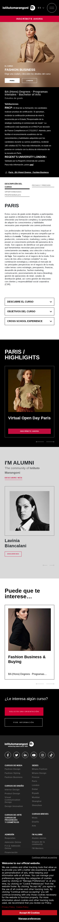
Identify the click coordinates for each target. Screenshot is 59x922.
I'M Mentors (37, 848)
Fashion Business (13, 777)
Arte (34, 826)
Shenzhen (37, 805)
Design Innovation (14, 806)
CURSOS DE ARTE (13, 815)
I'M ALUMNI (37, 834)
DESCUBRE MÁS (13, 478)
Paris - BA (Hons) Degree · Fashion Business (28, 172)
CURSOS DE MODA (13, 765)
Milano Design (39, 773)
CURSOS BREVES (40, 814)
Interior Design (12, 790)
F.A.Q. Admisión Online (12, 847)
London (35, 785)
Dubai (35, 789)
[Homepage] (19, 8)
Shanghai (37, 801)
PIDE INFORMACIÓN (23, 722)
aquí (31, 165)
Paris (34, 781)
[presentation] (40, 441)
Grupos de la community (38, 843)
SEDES (35, 765)
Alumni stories (39, 838)
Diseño (35, 822)
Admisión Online (13, 842)
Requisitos (10, 838)
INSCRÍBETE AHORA (29, 19)
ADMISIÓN (9, 834)
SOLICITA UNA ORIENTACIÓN (24, 711)
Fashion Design (12, 769)
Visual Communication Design (12, 799)
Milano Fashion (39, 769)
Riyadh (35, 793)
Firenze (35, 777)
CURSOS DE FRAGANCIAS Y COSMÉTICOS (12, 820)
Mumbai (36, 797)
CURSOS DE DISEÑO (14, 786)
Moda (34, 818)
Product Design (12, 793)
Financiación (11, 852)
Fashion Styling (12, 773)
